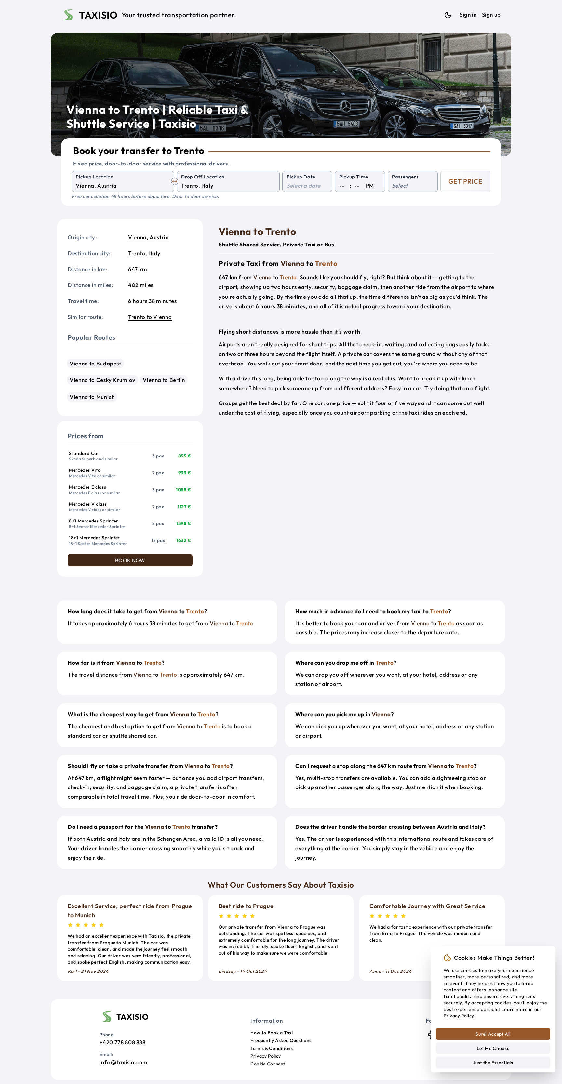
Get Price (465, 181)
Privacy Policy (265, 1056)
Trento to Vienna (150, 316)
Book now (130, 560)
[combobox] (123, 186)
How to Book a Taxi (271, 1033)
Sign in (468, 14)
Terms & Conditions (271, 1048)
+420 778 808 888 (122, 1042)
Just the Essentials (493, 1062)
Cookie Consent (267, 1064)
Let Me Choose (493, 1048)
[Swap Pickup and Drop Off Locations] (174, 181)
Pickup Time (353, 177)
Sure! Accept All (493, 1034)
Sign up (491, 14)
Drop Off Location (202, 177)
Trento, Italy (144, 253)
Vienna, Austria (148, 237)
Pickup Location (95, 177)
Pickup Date (301, 177)
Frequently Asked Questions (281, 1040)
